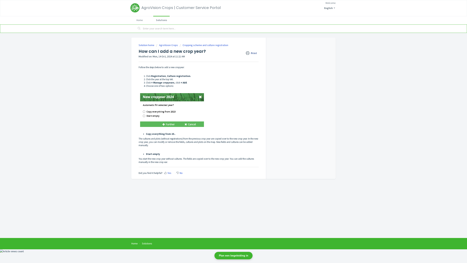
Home (139, 20)
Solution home (147, 45)
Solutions (161, 20)
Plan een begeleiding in (233, 255)
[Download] (227, 85)
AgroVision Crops (168, 45)
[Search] (139, 28)
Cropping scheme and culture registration (205, 45)
